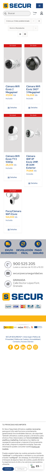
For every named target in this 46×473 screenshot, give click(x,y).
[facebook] (10, 347)
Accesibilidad (35, 339)
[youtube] (29, 347)
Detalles (13, 108)
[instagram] (35, 347)
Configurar (21, 469)
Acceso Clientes (27, 341)
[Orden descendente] (39, 21)
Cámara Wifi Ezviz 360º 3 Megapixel (33, 89)
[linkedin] (23, 347)
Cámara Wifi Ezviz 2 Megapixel (13, 89)
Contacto (16, 341)
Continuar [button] (8, 469)
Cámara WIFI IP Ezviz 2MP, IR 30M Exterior (32, 161)
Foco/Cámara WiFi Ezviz (13, 213)
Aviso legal (27, 337)
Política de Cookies (21, 339)
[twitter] (16, 347)
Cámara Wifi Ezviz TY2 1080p (13, 159)
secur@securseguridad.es (28, 273)
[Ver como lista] (25, 34)
